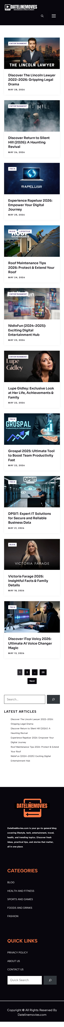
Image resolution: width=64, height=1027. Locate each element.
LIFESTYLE (24, 231)
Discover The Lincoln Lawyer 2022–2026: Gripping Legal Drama (31, 79)
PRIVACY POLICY (17, 952)
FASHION (12, 916)
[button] (42, 16)
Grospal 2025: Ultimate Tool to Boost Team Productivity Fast (31, 455)
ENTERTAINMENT (18, 43)
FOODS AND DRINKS (19, 907)
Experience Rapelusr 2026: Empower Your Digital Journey (30, 205)
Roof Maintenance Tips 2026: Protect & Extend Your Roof (31, 267)
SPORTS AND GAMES (20, 899)
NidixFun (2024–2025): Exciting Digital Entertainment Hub (27, 330)
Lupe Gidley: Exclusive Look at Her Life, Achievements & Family (31, 393)
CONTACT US (15, 969)
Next (32, 681)
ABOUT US (13, 961)
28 (43, 672)
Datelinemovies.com (32, 1015)
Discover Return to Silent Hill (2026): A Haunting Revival (29, 142)
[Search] (53, 699)
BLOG (12, 231)
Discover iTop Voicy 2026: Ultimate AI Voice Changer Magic (30, 643)
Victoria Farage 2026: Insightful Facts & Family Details (28, 581)
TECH (12, 169)
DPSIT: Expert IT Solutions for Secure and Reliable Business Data (29, 518)
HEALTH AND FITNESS (20, 890)
